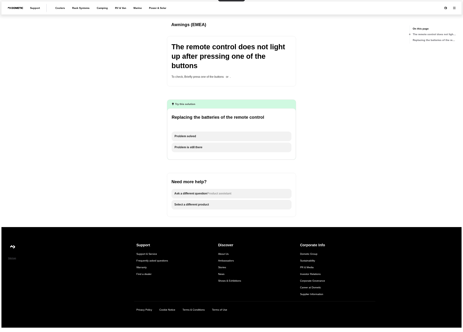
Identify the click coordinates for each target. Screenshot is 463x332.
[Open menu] (454, 8)
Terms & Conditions (193, 309)
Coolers (60, 8)
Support (35, 8)
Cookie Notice (167, 309)
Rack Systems (81, 8)
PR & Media (307, 267)
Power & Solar (157, 8)
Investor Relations (310, 274)
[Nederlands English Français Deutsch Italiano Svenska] (445, 8)
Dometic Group (308, 253)
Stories (222, 267)
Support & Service (146, 253)
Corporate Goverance (312, 280)
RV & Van (120, 8)
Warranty (141, 267)
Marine (137, 8)
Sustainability (307, 260)
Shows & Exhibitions (229, 280)
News (221, 274)
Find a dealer (144, 274)
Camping (102, 8)
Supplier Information (311, 294)
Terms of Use (219, 309)
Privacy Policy (144, 309)
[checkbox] (231, 136)
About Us (223, 253)
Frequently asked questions (152, 260)
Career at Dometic (310, 287)
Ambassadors (226, 260)
